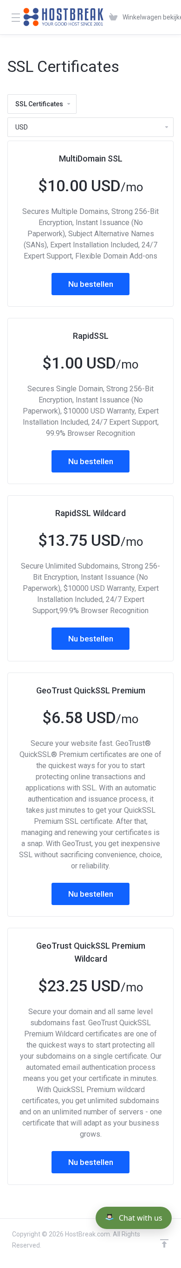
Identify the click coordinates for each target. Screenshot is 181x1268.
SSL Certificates (39, 104)
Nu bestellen (90, 284)
